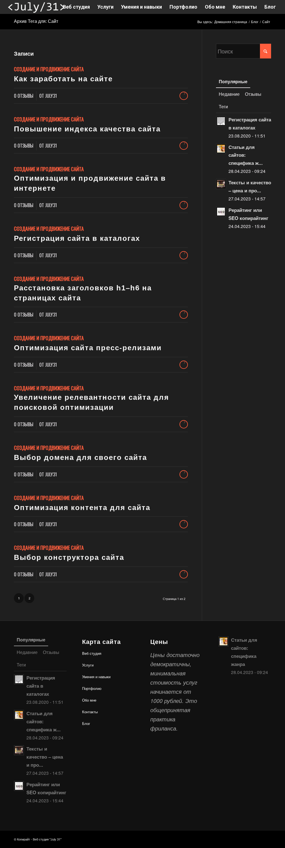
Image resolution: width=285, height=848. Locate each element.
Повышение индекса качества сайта (87, 129)
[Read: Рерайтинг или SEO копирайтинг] (221, 212)
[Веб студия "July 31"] (36, 7)
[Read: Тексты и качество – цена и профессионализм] (221, 184)
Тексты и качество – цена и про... (44, 756)
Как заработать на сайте (63, 79)
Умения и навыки (96, 676)
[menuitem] (76, 7)
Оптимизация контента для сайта (82, 507)
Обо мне (89, 700)
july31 (51, 95)
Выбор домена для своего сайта (80, 457)
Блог (86, 723)
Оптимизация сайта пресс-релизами (88, 348)
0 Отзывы (23, 95)
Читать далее (184, 96)
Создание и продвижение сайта (49, 69)
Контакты (90, 711)
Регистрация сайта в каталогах (77, 238)
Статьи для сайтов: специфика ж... (246, 155)
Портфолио (91, 688)
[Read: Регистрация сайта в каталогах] (221, 121)
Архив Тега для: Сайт (36, 21)
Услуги (88, 665)
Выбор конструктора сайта (69, 557)
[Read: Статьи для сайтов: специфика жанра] (221, 149)
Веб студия (91, 653)
